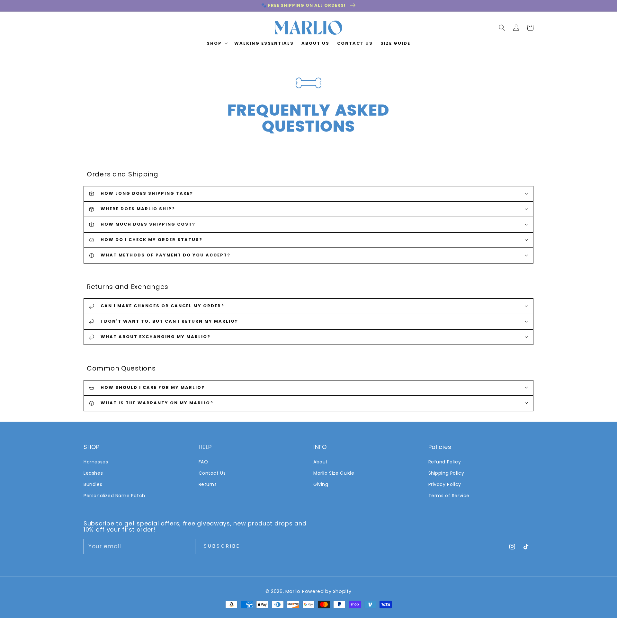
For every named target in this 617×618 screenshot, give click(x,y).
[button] (502, 28)
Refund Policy (444, 462)
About (320, 462)
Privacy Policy (444, 484)
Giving (320, 484)
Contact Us (212, 473)
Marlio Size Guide (333, 473)
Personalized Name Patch (114, 495)
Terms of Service (449, 495)
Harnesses (96, 462)
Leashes (93, 473)
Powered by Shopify (327, 591)
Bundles (93, 484)
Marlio (292, 591)
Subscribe (222, 545)
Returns (208, 484)
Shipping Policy (446, 473)
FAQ (203, 462)
